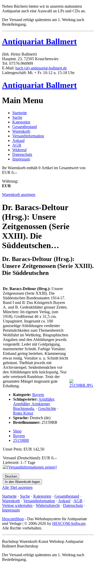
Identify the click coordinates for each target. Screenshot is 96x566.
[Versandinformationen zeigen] (30, 467)
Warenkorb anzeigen (18, 194)
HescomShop (13, 519)
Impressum (21, 159)
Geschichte (47, 408)
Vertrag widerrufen (17, 505)
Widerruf (19, 150)
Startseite (19, 113)
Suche (17, 117)
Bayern (38, 394)
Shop (17, 431)
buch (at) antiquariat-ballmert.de (41, 68)
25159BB (21, 440)
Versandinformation (28, 136)
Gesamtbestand (24, 126)
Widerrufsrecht (48, 505)
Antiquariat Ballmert (39, 41)
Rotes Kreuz (23, 413)
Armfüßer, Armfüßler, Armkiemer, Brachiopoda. (34, 404)
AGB (16, 145)
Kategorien (21, 122)
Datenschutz (22, 154)
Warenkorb (21, 131)
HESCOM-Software (69, 523)
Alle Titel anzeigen (17, 487)
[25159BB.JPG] (81, 385)
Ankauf (18, 140)
